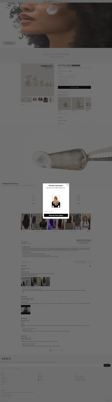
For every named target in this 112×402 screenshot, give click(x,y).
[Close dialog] (68, 185)
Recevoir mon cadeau (56, 215)
